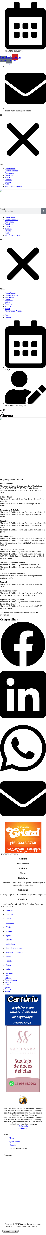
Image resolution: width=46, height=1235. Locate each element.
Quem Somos (10, 168)
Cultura (8, 317)
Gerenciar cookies (10, 1231)
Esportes (8, 180)
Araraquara (9, 173)
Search (2, 209)
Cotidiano (9, 175)
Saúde (7, 184)
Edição (7, 177)
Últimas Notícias (11, 171)
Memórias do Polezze (13, 186)
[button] (23, 140)
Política (8, 182)
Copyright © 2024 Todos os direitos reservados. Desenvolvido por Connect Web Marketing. (23, 1225)
